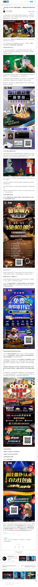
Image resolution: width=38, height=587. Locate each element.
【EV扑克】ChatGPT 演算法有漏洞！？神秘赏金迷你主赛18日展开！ (19, 8)
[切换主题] (36, 581)
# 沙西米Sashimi (28, 539)
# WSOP (9, 539)
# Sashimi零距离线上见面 (7, 541)
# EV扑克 (5, 539)
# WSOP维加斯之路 (22, 539)
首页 (3, 4)
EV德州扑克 (7, 10)
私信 (33, 11)
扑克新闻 (6, 4)
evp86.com (15, 530)
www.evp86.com (15, 528)
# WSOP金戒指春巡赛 (15, 539)
